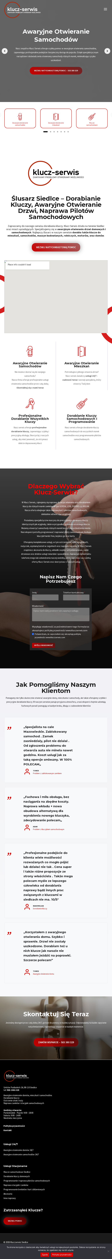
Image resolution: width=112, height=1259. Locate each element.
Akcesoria (8, 1193)
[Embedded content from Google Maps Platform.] (56, 296)
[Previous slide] (5, 51)
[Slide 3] (54, 131)
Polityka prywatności (62, 1254)
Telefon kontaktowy (74, 592)
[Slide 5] (61, 131)
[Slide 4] (57, 131)
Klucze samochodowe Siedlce (17, 1172)
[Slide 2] (50, 131)
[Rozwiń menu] (105, 9)
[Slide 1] (45, 131)
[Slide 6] (64, 131)
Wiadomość (38, 605)
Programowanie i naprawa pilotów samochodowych (27, 1180)
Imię (35, 592)
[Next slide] (107, 51)
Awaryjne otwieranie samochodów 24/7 (21, 1154)
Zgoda (45, 1254)
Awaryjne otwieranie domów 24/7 (18, 1150)
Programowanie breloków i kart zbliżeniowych (24, 1189)
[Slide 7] (68, 131)
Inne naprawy (10, 1198)
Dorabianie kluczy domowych (17, 1176)
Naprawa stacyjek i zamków (16, 1185)
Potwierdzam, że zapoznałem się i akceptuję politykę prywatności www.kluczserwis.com (58, 636)
